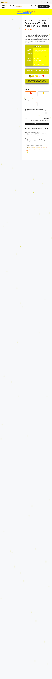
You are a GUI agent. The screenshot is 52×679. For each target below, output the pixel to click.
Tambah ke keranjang (43, 6)
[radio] (31, 93)
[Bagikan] (48, 18)
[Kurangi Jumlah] (44, 112)
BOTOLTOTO (28, 150)
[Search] (44, 2)
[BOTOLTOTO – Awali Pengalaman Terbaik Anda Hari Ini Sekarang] (6, 2)
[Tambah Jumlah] (48, 112)
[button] (31, 7)
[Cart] (47, 2)
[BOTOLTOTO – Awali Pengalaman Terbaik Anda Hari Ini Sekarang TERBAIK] (26, 12)
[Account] (50, 2)
